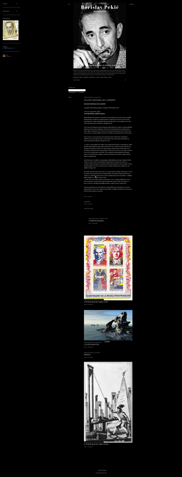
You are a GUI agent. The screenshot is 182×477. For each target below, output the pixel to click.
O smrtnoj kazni (96, 221)
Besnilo (87, 354)
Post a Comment (88, 203)
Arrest (86, 77)
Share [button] (69, 97)
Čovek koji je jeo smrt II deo (96, 444)
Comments (8, 56)
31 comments (90, 357)
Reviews (75, 77)
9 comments (90, 446)
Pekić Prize (103, 77)
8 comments (90, 304)
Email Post (89, 196)
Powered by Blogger (102, 470)
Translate (81, 92)
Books (81, 77)
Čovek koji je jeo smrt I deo (96, 302)
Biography (92, 77)
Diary (98, 77)
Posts (6, 55)
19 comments (94, 223)
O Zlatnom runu (91, 344)
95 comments (90, 347)
